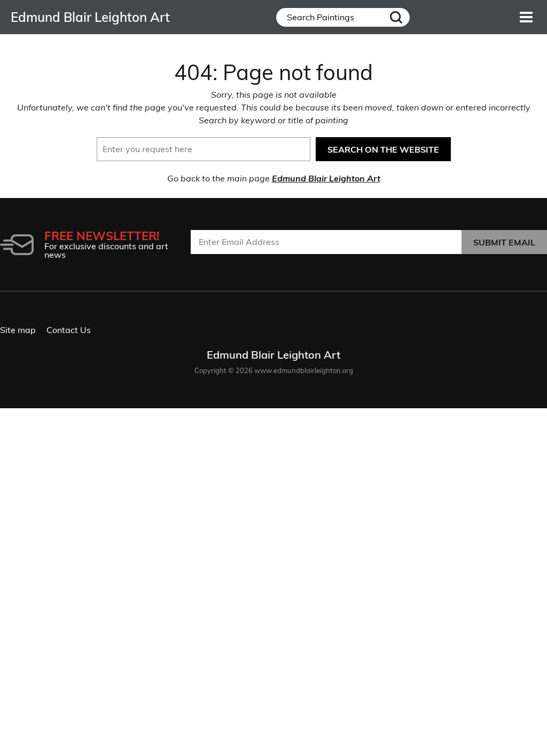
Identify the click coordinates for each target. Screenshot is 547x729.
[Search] (395, 17)
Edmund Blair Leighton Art (326, 178)
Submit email (504, 242)
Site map (18, 329)
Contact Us (68, 329)
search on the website (383, 149)
